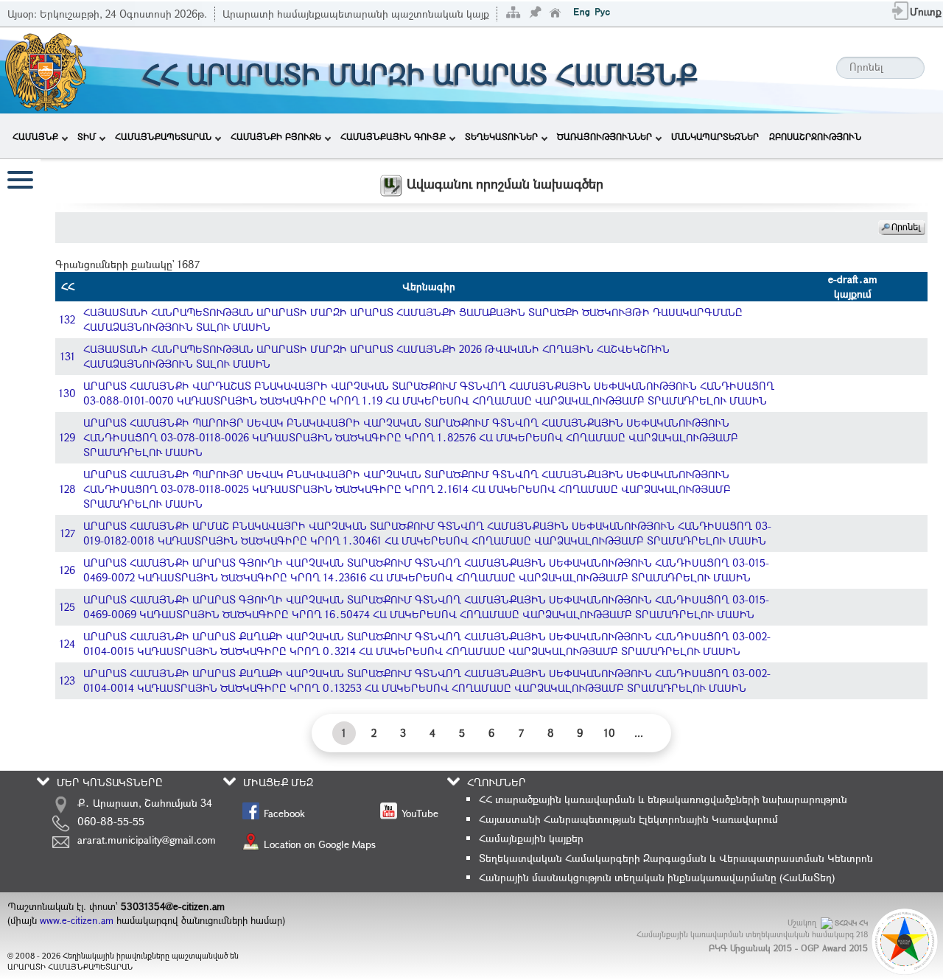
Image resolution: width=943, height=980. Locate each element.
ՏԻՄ (86, 136)
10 (609, 733)
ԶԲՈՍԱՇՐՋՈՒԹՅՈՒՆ (815, 136)
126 (67, 570)
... (638, 733)
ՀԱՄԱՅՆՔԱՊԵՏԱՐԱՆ (163, 136)
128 (68, 489)
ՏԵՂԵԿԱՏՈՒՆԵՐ (501, 136)
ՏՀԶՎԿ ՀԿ (851, 923)
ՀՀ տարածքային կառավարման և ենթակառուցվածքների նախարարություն (663, 799)
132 (67, 319)
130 (67, 393)
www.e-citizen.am (76, 920)
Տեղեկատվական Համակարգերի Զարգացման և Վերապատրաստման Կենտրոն (676, 858)
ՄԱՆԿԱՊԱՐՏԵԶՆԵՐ (715, 136)
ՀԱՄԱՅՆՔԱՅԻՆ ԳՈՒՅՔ (393, 136)
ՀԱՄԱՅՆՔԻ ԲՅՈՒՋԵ (276, 136)
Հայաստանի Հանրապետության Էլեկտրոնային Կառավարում (628, 819)
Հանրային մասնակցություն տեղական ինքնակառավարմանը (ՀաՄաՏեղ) (657, 877)
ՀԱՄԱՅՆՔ (35, 136)
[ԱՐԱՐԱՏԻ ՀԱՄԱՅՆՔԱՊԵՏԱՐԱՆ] (44, 69)
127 (67, 533)
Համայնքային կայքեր (531, 838)
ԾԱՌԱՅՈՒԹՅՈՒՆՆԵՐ (604, 136)
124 (67, 644)
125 (67, 607)
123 (67, 680)
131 (67, 356)
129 (67, 437)
